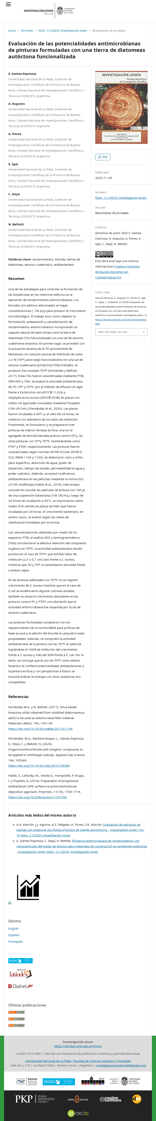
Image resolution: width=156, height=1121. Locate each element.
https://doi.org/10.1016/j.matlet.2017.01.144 (40, 729)
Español (13, 935)
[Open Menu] (8, 4)
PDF (104, 157)
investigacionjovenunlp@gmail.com (121, 1065)
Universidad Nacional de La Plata (48, 1061)
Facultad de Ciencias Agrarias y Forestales (102, 1061)
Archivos (27, 30)
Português (15, 941)
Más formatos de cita (112, 332)
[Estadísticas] (29, 903)
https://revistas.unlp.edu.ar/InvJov (78, 1046)
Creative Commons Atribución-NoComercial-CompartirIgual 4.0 (117, 271)
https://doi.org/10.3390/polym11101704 (37, 797)
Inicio (12, 30)
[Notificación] (10, 903)
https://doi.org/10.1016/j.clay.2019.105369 (39, 765)
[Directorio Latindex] (20, 978)
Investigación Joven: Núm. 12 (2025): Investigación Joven (58, 852)
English (13, 928)
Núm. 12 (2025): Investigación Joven (62, 30)
